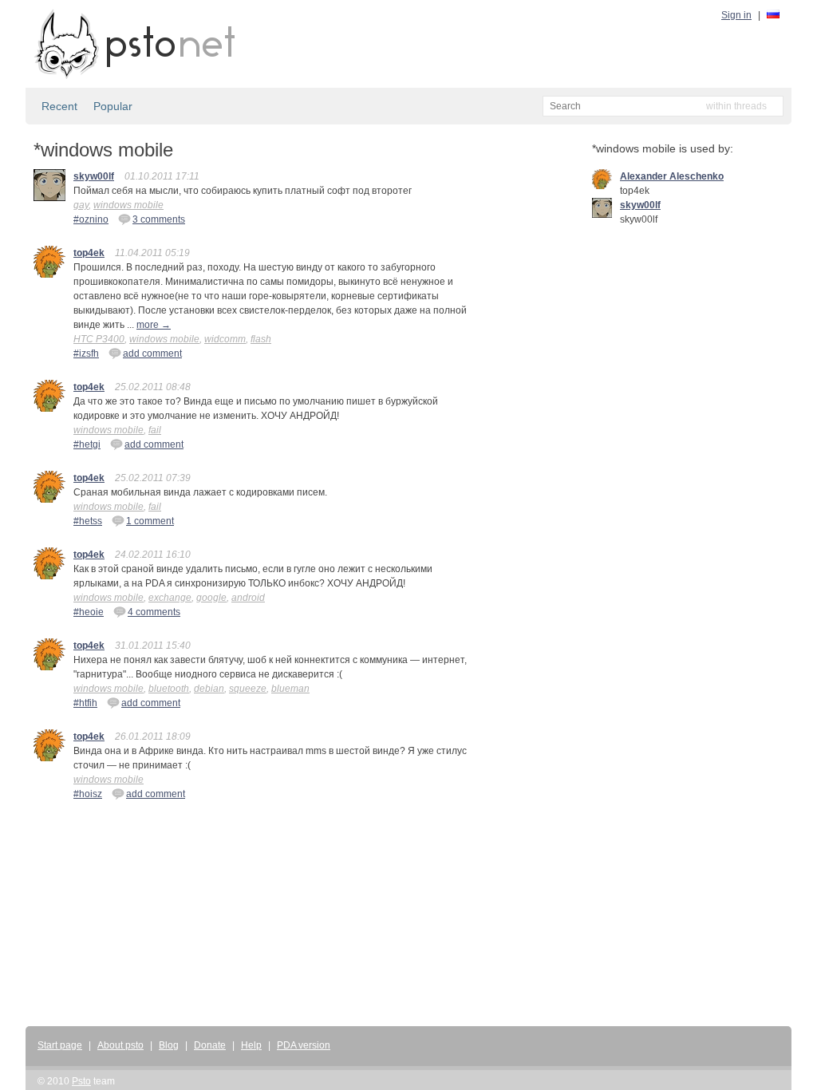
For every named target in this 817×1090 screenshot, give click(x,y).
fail (154, 430)
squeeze (247, 688)
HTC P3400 (98, 339)
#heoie (88, 612)
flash (261, 339)
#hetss (87, 521)
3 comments (158, 219)
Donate (210, 1045)
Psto (81, 1081)
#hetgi (87, 444)
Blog (169, 1045)
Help (251, 1045)
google (211, 597)
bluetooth (168, 688)
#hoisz (87, 794)
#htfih (85, 703)
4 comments (154, 612)
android (248, 597)
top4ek (89, 253)
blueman (290, 688)
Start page (59, 1045)
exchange (169, 597)
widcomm (225, 339)
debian (209, 688)
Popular (112, 106)
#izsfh (86, 353)
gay (81, 205)
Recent (59, 106)
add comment (152, 353)
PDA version (303, 1045)
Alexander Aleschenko (672, 176)
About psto (120, 1045)
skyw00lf (93, 176)
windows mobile (128, 205)
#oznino (91, 219)
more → (153, 324)
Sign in (736, 15)
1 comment (150, 521)
